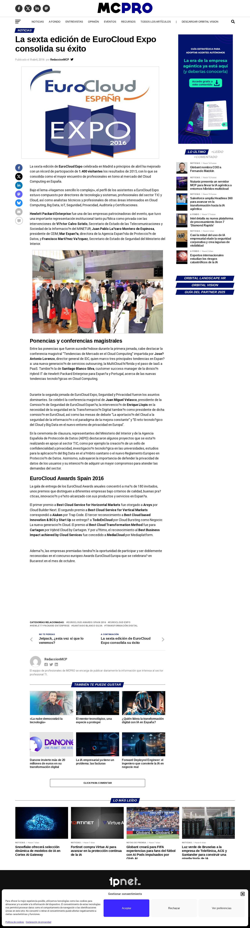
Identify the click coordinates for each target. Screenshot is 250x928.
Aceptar (126, 908)
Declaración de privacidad (38, 922)
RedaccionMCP (59, 59)
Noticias (38, 21)
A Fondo (54, 21)
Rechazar (174, 908)
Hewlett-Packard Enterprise (50, 626)
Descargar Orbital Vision (200, 21)
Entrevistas (74, 21)
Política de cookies (14, 922)
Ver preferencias (222, 908)
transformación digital (122, 626)
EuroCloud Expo (119, 622)
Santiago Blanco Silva (87, 626)
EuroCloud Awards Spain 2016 (87, 622)
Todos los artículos (156, 21)
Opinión (93, 21)
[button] (243, 894)
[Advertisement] (97, 593)
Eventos (110, 21)
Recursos (128, 21)
